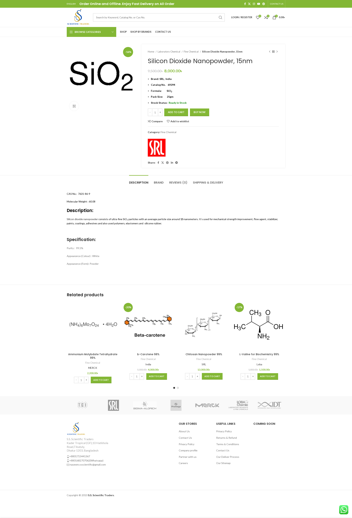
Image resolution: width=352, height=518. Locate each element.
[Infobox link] (92, 444)
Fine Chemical (191, 51)
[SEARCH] (220, 17)
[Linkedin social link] (172, 162)
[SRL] (157, 148)
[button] (101, 380)
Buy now (200, 112)
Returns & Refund (226, 437)
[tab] (138, 180)
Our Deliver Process (227, 456)
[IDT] (269, 405)
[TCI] (82, 405)
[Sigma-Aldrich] (144, 405)
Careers (183, 463)
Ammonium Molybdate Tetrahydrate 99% (92, 356)
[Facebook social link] (245, 3)
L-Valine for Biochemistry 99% (259, 354)
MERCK (92, 367)
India (148, 364)
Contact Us (185, 437)
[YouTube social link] (258, 3)
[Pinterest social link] (263, 3)
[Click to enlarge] (74, 106)
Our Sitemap (223, 463)
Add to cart (176, 112)
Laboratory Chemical (169, 51)
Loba (259, 364)
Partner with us (188, 456)
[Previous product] (270, 52)
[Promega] (176, 405)
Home (151, 51)
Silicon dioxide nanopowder (82, 219)
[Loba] (238, 405)
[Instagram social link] (254, 3)
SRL (162, 78)
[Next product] (277, 52)
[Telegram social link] (176, 162)
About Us (184, 431)
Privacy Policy (186, 444)
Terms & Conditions (227, 444)
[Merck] (207, 405)
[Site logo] (78, 17)
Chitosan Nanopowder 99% (204, 354)
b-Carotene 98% (148, 354)
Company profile (188, 450)
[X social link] (249, 3)
